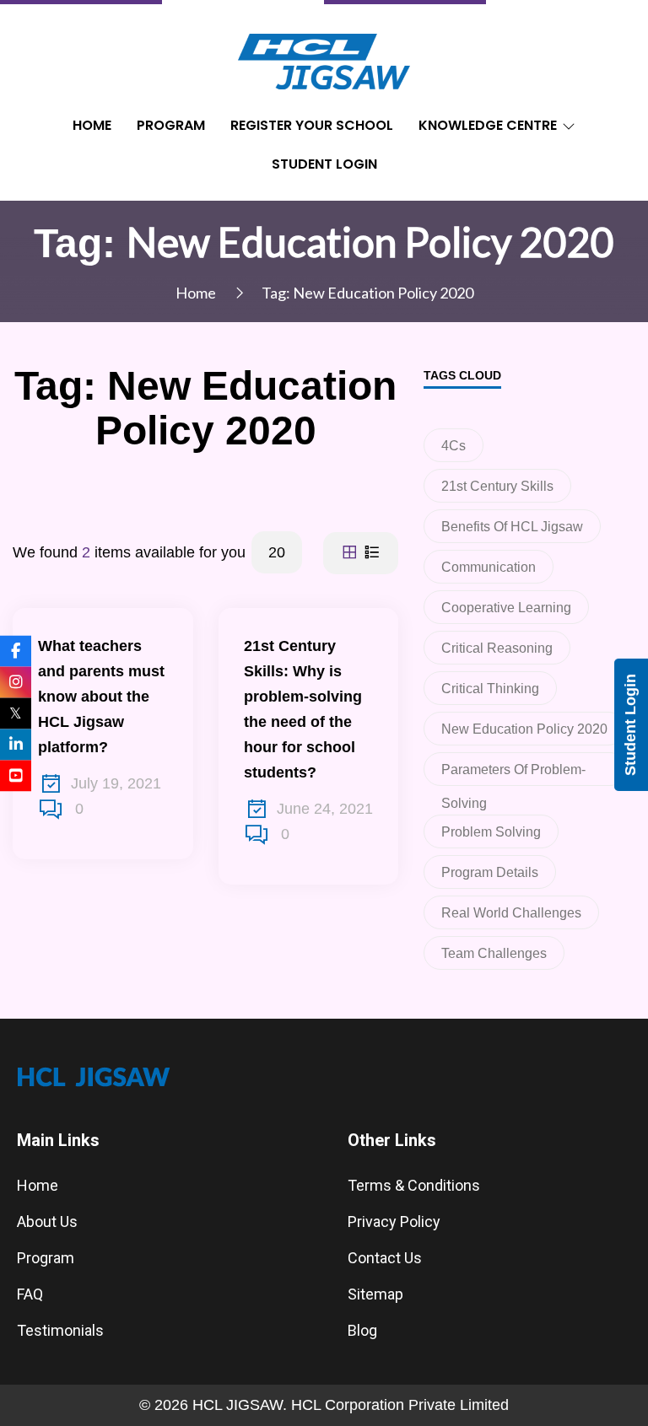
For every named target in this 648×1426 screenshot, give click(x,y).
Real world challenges (511, 913)
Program (171, 125)
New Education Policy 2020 (524, 729)
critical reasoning (497, 648)
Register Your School (311, 125)
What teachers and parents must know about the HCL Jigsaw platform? (101, 697)
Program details (489, 872)
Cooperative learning (506, 607)
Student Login (324, 164)
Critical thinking (490, 688)
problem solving (491, 832)
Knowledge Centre (487, 125)
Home (92, 125)
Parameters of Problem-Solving (513, 774)
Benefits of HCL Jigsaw (512, 526)
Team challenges (494, 953)
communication (488, 567)
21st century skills (497, 486)
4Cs (453, 446)
